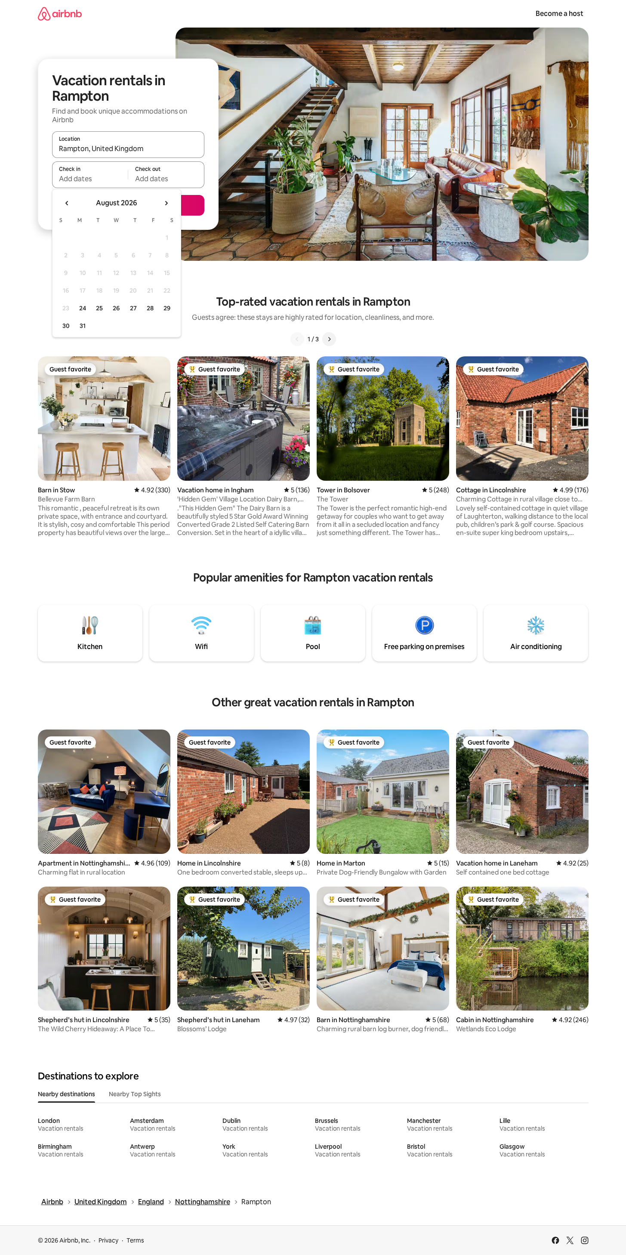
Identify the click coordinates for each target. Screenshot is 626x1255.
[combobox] (128, 148)
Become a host (559, 13)
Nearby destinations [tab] (66, 1094)
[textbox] (90, 178)
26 (116, 308)
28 (150, 308)
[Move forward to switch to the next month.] (166, 203)
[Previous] (297, 339)
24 (82, 308)
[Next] (329, 339)
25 (99, 308)
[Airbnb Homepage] (60, 13)
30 (66, 326)
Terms (135, 1240)
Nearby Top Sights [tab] (135, 1094)
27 (133, 308)
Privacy (108, 1240)
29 (166, 308)
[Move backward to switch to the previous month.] (67, 203)
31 (83, 326)
